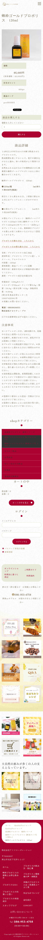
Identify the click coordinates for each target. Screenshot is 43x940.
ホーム (8, 825)
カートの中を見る (20, 502)
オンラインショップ (11, 569)
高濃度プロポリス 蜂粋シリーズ (19, 432)
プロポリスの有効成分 (11, 899)
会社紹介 (27, 900)
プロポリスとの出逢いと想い (11, 893)
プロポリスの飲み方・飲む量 (31, 867)
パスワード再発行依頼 (15, 548)
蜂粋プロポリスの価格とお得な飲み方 (11, 875)
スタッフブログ (10, 905)
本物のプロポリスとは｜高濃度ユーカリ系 (31, 885)
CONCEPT (28, 905)
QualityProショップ (22, 825)
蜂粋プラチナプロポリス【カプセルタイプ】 (20, 438)
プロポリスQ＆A (10, 885)
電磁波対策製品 (11, 476)
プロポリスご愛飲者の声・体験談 (31, 875)
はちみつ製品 (10, 451)
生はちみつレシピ (31, 893)
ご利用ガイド (30, 570)
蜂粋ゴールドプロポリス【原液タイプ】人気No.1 (21, 444)
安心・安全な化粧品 (13, 463)
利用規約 (30, 576)
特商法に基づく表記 (11, 575)
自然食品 (8, 457)
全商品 (7, 470)
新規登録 (9, 551)
